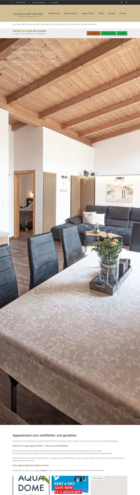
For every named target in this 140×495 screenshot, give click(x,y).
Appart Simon (88, 13)
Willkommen (54, 13)
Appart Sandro (71, 13)
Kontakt (111, 13)
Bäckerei (43, 470)
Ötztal (101, 13)
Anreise (122, 13)
